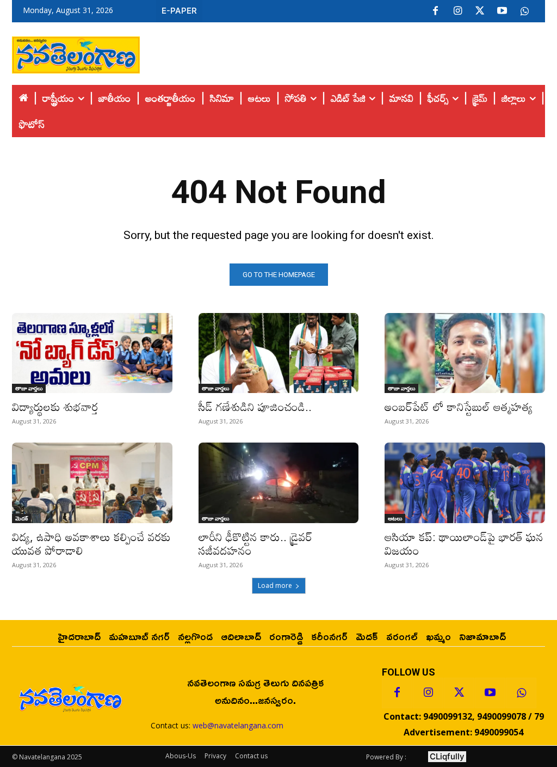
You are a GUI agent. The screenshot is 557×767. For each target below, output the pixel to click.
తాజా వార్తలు (28, 388)
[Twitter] (480, 11)
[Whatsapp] (521, 693)
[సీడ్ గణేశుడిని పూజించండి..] (279, 353)
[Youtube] (502, 11)
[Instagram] (457, 11)
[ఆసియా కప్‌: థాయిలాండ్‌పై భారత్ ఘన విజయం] (465, 483)
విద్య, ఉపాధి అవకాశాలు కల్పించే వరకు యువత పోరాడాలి (91, 543)
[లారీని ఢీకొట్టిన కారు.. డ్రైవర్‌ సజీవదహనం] (279, 483)
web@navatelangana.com (238, 725)
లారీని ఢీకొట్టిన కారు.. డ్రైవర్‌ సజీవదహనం (255, 543)
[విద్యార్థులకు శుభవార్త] (92, 353)
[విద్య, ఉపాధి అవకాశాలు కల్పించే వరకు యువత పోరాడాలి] (92, 483)
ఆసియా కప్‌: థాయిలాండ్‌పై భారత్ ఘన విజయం (464, 543)
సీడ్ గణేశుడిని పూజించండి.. (255, 406)
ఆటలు (395, 518)
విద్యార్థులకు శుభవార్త (55, 406)
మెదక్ (21, 518)
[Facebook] (435, 11)
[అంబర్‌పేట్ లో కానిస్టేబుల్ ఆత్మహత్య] (465, 353)
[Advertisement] (343, 52)
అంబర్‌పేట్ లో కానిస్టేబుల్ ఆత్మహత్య (459, 406)
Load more (275, 585)
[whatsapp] (524, 11)
